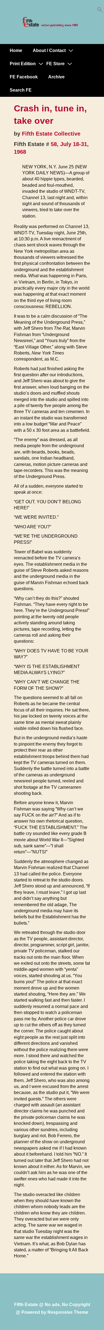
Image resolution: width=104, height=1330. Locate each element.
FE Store (55, 63)
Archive (56, 77)
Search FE (21, 90)
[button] (100, 11)
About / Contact (49, 50)
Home (16, 50)
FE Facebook (24, 77)
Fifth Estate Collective (51, 134)
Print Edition (23, 63)
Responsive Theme (67, 1312)
